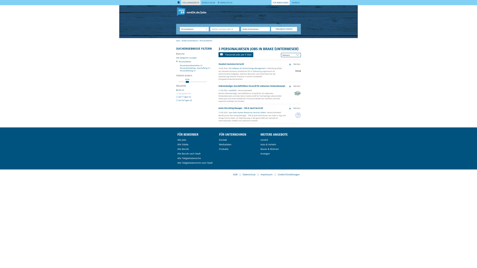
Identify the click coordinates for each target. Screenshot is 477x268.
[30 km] (187, 82)
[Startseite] (192, 11)
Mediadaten (225, 144)
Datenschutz (249, 174)
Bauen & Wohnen (269, 149)
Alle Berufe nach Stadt (188, 153)
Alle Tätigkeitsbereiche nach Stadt (195, 162)
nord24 (264, 139)
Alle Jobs (181, 139)
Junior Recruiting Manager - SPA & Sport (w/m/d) (241, 108)
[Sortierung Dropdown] (298, 55)
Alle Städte (182, 144)
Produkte (223, 149)
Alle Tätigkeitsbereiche (189, 158)
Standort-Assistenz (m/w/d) (231, 64)
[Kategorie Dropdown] (206, 29)
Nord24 (296, 2)
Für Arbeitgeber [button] (280, 2)
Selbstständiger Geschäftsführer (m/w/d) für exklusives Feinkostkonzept (252, 86)
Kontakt (223, 139)
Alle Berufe (183, 149)
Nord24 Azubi (208, 2)
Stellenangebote (190, 2)
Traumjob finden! (284, 29)
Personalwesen (185, 61)
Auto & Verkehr (268, 144)
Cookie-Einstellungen (289, 174)
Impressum (267, 174)
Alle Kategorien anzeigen (186, 58)
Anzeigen (265, 153)
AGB (235, 174)
